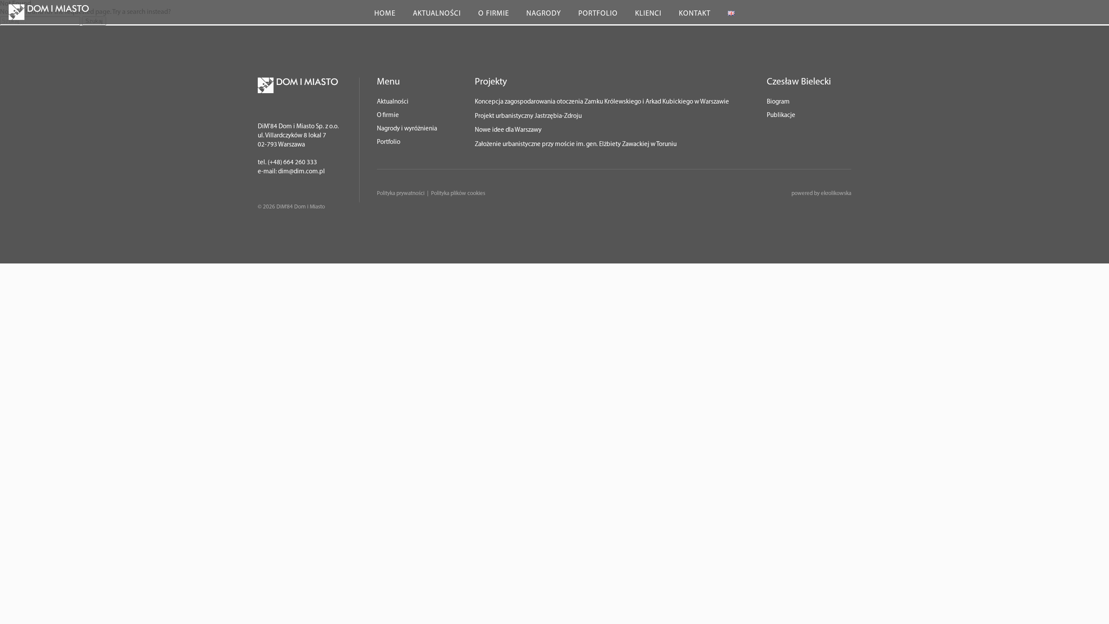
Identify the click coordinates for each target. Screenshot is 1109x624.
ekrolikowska (836, 193)
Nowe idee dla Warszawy (508, 130)
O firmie (493, 13)
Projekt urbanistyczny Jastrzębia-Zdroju (528, 116)
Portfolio (598, 13)
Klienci (648, 13)
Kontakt (694, 13)
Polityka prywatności (401, 193)
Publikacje (781, 115)
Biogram (778, 102)
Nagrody (543, 13)
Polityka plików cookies (458, 193)
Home (385, 13)
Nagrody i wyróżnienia (407, 129)
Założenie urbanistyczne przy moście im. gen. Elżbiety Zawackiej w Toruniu (576, 144)
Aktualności (437, 13)
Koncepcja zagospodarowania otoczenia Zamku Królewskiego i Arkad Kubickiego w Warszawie (602, 102)
